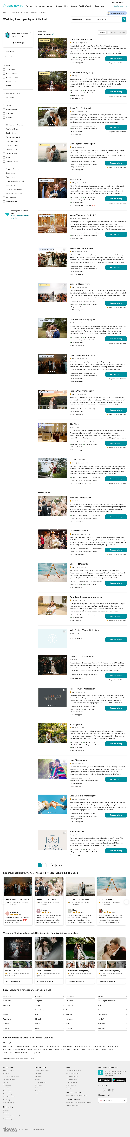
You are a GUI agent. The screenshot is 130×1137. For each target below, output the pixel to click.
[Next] (126, 902)
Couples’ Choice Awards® (11, 1116)
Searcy (100, 1005)
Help (36, 1094)
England (69, 1028)
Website (85, 6)
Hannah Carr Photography (82, 391)
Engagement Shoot (13, 141)
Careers (5, 1082)
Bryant (37, 1028)
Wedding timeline (71, 1079)
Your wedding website (42, 1070)
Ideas (66, 6)
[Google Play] (119, 1082)
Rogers (37, 1005)
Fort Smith (69, 1001)
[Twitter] (104, 1090)
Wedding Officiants (99, 1046)
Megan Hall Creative (79, 531)
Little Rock (7, 996)
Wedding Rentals (113, 1046)
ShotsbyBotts (76, 724)
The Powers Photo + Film (81, 39)
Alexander (101, 1024)
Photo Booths (7, 1049)
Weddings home (8, 1070)
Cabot (100, 1010)
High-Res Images (12, 145)
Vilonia (37, 1014)
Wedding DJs (7, 1046)
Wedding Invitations (108, 1049)
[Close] (30, 32)
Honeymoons (70, 1088)
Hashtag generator (72, 1073)
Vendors (50, 6)
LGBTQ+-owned (11, 185)
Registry (74, 6)
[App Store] (105, 1082)
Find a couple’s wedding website (77, 1095)
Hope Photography (78, 760)
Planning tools (31, 6)
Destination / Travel (13, 137)
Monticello (6, 1024)
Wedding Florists (66, 1046)
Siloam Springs (40, 1010)
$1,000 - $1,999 (11, 74)
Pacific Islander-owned (14, 193)
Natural (8, 105)
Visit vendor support (72, 1105)
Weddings (6, 12)
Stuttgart (6, 1014)
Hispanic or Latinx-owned (15, 181)
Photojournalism (11, 109)
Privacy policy (7, 1094)
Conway (100, 996)
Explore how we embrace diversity (20, 217)
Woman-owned (11, 201)
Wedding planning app (73, 1070)
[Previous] (3, 902)
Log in (116, 6)
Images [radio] (113, 32)
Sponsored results (45, 34)
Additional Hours (12, 129)
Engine (37, 1088)
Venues (42, 6)
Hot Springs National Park (106, 1001)
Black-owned (10, 173)
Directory (6, 1110)
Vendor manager (40, 1082)
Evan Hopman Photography (82, 144)
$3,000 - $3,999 (12, 82)
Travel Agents (7, 1053)
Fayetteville (70, 996)
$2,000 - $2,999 (12, 78)
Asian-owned (10, 177)
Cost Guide (38, 1091)
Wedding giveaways (72, 1076)
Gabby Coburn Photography (82, 355)
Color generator (71, 1082)
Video (8, 157)
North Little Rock (9, 1001)
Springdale (38, 1001)
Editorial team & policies (11, 1076)
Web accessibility (8, 1103)
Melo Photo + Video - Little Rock (84, 630)
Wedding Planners (38, 1046)
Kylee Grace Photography (81, 248)
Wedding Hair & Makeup (22, 1046)
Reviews (6, 1113)
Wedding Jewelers (21, 1053)
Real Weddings (71, 1085)
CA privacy (6, 1100)
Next (58, 865)
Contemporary (11, 97)
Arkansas (34, 12)
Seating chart (39, 1085)
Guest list (38, 1076)
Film (7, 101)
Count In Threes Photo (80, 284)
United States (107, 1100)
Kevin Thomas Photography (82, 319)
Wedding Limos (59, 1049)
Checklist (38, 1073)
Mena (68, 1024)
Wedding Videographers (82, 1046)
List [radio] (103, 32)
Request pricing (116, 59)
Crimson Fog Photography (82, 656)
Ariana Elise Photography (81, 108)
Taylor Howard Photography (82, 689)
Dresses (59, 6)
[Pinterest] (109, 1090)
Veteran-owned (11, 197)
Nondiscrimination (9, 1079)
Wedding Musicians (73, 1049)
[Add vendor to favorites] (64, 41)
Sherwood (69, 1005)
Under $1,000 (10, 69)
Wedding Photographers (20, 12)
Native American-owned (14, 189)
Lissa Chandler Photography (82, 796)
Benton (5, 1010)
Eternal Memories (78, 831)
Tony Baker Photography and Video (86, 597)
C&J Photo (75, 424)
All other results (44, 493)
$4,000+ (9, 86)
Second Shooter (11, 153)
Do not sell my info (9, 1097)
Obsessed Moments (79, 564)
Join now (123, 6)
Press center (7, 1085)
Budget (37, 1079)
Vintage (9, 118)
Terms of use (7, 1091)
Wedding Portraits (12, 162)
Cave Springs (102, 1014)
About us (6, 1073)
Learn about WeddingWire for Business (79, 1102)
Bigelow (6, 1028)
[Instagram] (113, 1090)
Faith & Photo (76, 179)
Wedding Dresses (33, 1049)
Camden (69, 1010)
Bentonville (38, 996)
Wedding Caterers (53, 1046)
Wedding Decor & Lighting (90, 1049)
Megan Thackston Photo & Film (84, 215)
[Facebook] (100, 1090)
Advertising (6, 1088)
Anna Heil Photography (80, 497)
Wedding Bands (20, 1049)
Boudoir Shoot (11, 133)
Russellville (7, 1019)
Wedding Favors (35, 1053)
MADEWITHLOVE (77, 459)
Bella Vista (70, 1014)
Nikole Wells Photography (81, 72)
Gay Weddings (7, 1119)
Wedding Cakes (47, 1049)
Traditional (9, 113)
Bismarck (38, 1024)
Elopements (99, 6)
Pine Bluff (101, 1019)
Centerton (6, 1005)
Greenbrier (101, 1028)
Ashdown (69, 1019)
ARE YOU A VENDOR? (119, 2)
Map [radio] (123, 32)
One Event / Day (12, 149)
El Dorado (38, 1019)
